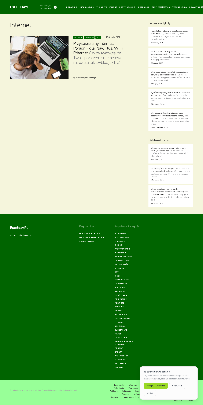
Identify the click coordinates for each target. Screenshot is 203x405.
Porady (119, 348)
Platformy (120, 287)
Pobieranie (121, 299)
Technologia (122, 260)
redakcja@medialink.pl (67, 390)
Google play (122, 314)
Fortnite (119, 303)
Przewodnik (121, 356)
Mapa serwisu (87, 241)
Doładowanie (122, 318)
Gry (117, 272)
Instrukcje (120, 253)
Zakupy (118, 352)
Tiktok (118, 334)
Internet (78, 37)
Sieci (98, 37)
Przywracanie (122, 249)
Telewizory (121, 283)
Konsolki (120, 360)
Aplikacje (120, 291)
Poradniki (89, 37)
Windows (120, 241)
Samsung (120, 326)
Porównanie (122, 295)
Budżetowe (121, 330)
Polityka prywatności (91, 237)
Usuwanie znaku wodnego (124, 342)
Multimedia (121, 363)
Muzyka (119, 311)
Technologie (122, 280)
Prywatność (122, 264)
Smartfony (121, 338)
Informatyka (122, 237)
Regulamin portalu (90, 233)
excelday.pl (20, 7)
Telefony (120, 322)
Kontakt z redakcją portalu (20, 235)
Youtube (119, 307)
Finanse (119, 367)
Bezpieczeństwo (124, 256)
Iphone (118, 245)
